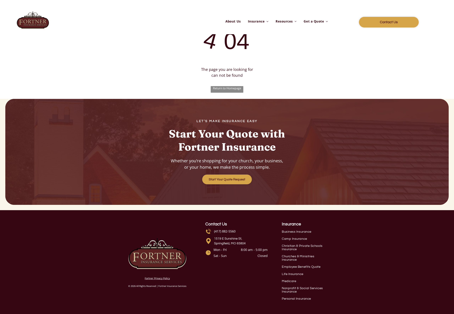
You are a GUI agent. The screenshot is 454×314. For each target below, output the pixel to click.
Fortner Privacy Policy (157, 278)
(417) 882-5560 (225, 231)
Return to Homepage (227, 88)
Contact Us (216, 224)
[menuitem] (233, 21)
